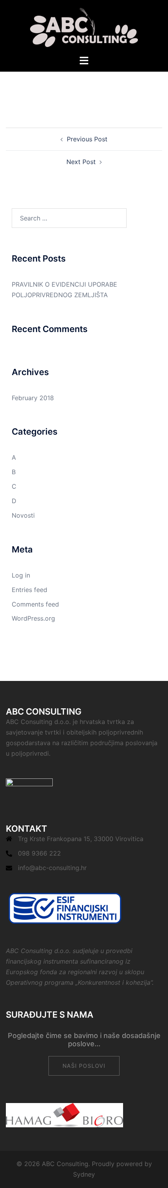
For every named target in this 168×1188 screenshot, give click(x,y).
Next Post (81, 162)
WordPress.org (33, 618)
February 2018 (33, 398)
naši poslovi (84, 1065)
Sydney (84, 1174)
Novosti (23, 515)
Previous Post (87, 139)
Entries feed (29, 590)
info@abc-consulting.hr (52, 868)
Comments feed (35, 604)
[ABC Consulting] (84, 27)
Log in (21, 575)
